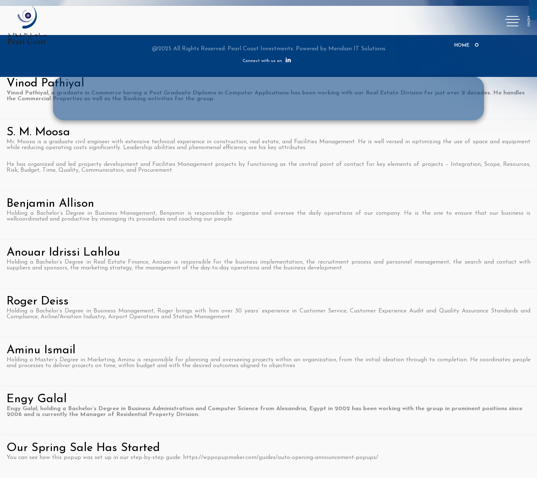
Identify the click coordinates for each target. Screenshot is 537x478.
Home (461, 45)
